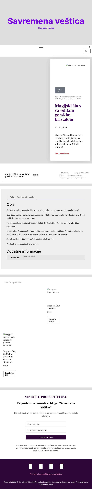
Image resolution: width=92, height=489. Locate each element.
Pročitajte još (9, 374)
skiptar (71, 178)
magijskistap (63, 178)
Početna (57, 97)
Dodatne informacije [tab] (25, 197)
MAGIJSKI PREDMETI (67, 97)
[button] (87, 47)
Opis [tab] (12, 197)
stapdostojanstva (80, 178)
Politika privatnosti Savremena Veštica (46, 474)
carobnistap (77, 175)
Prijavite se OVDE (46, 437)
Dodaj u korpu (52, 320)
